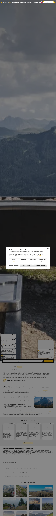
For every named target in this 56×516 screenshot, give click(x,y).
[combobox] (48, 248)
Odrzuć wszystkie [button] (26, 265)
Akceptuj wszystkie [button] (40, 265)
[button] (14, 265)
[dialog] (28, 258)
